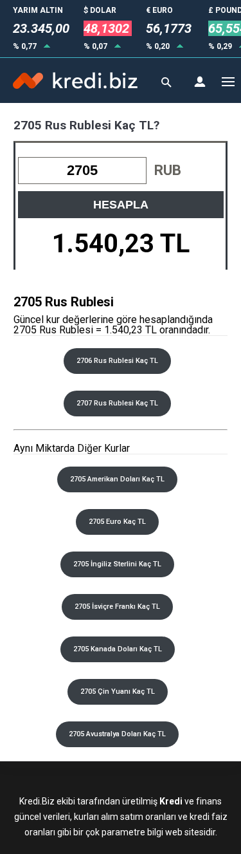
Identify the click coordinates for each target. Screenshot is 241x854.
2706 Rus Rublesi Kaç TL (117, 361)
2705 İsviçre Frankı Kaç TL (117, 606)
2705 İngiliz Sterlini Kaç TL (117, 564)
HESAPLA (120, 204)
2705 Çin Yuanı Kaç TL (117, 691)
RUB (167, 170)
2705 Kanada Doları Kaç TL (117, 649)
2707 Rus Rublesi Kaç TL (117, 403)
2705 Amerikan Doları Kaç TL (117, 479)
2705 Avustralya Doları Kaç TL (117, 734)
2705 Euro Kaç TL (117, 521)
